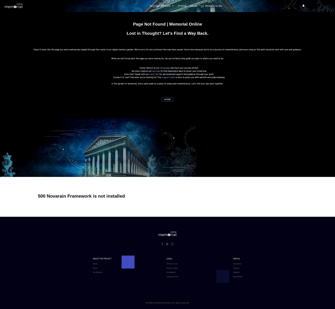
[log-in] (303, 6)
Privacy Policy (172, 268)
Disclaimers (171, 272)
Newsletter (237, 277)
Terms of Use (171, 264)
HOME (167, 99)
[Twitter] (167, 244)
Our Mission (97, 272)
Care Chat (154, 74)
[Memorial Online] (13, 6)
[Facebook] (162, 244)
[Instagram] (172, 244)
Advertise (237, 264)
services (156, 71)
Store (95, 268)
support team (168, 77)
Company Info (172, 277)
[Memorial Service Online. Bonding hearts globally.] (98, 147)
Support (236, 272)
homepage (165, 68)
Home (95, 264)
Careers (236, 268)
